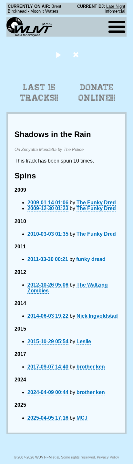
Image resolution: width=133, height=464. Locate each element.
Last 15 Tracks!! (39, 92)
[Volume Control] (76, 54)
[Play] (58, 54)
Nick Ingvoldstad (97, 316)
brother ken (91, 366)
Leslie (84, 341)
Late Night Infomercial (115, 9)
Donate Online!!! (96, 92)
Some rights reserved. (78, 457)
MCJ (82, 418)
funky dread (91, 259)
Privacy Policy (108, 457)
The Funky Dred (96, 202)
